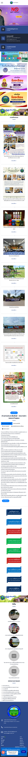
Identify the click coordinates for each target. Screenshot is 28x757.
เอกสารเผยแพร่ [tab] (6, 426)
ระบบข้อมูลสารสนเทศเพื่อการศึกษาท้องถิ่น (11, 690)
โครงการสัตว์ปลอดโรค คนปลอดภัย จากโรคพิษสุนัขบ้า (12, 451)
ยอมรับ (23, 751)
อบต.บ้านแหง (15, 2)
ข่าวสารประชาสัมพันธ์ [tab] (7, 423)
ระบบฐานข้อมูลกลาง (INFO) (8, 695)
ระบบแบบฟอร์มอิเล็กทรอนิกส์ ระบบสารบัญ (11, 692)
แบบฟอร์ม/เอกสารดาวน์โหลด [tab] (18, 426)
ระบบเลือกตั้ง (5, 689)
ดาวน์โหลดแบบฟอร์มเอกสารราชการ (9, 697)
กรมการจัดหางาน (6, 685)
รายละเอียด (13, 160)
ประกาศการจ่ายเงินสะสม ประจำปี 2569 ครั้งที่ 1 (11, 438)
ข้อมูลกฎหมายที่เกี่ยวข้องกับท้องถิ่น (9, 698)
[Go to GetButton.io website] (3, 755)
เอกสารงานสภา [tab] (6, 429)
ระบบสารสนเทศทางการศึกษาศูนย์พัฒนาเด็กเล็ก (12, 694)
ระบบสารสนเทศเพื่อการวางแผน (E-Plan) (10, 687)
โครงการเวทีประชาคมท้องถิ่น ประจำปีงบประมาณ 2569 (12, 450)
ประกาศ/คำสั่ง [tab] (17, 423)
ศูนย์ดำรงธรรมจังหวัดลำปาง (8, 700)
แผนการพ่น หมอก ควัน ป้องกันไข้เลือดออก (10, 437)
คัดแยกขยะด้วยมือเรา (6, 435)
